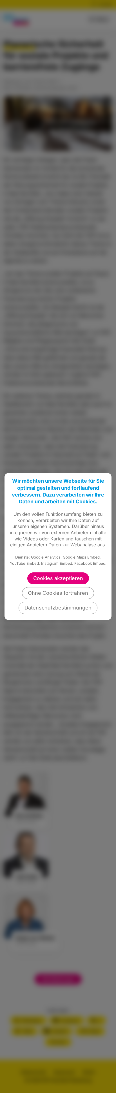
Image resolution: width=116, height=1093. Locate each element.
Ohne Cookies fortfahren (58, 593)
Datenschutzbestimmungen (58, 608)
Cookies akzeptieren (58, 578)
